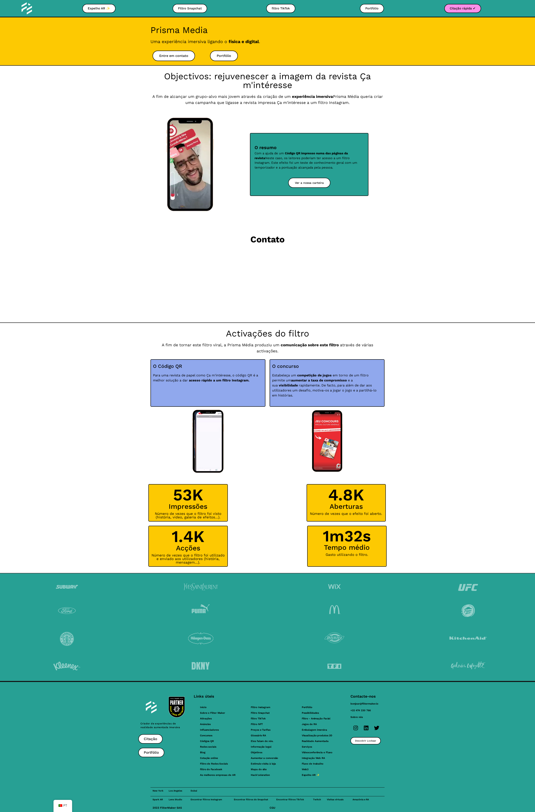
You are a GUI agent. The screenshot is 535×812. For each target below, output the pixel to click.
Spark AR (158, 799)
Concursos (206, 735)
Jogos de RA (309, 724)
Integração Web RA (313, 758)
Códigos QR (207, 741)
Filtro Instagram (260, 707)
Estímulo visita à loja (263, 763)
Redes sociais (208, 746)
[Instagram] (355, 727)
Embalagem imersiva (314, 729)
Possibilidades (310, 712)
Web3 (305, 769)
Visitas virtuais (335, 799)
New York (158, 790)
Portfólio (307, 707)
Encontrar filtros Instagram (206, 799)
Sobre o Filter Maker (212, 712)
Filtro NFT (257, 724)
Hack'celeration (260, 775)
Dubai (194, 790)
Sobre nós (356, 717)
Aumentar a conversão (264, 758)
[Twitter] (376, 727)
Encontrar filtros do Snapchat (251, 799)
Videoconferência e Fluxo (317, 752)
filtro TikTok (258, 718)
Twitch (317, 799)
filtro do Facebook (211, 769)
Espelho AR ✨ (311, 775)
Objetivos (256, 752)
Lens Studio (175, 799)
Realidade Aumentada (315, 741)
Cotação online (209, 758)
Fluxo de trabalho (312, 763)
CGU (272, 807)
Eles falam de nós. (262, 741)
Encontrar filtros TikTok (290, 799)
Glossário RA (258, 735)
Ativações (206, 718)
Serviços (307, 746)
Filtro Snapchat (260, 712)
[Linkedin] (366, 727)
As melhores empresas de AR (217, 775)
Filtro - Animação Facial (316, 718)
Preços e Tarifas (260, 729)
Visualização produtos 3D (317, 735)
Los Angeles (175, 790)
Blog (202, 752)
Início (203, 707)
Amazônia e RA (361, 799)
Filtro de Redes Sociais (214, 763)
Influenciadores (209, 729)
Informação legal (261, 746)
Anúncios (205, 724)
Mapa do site (259, 769)
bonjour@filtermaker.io (364, 703)
